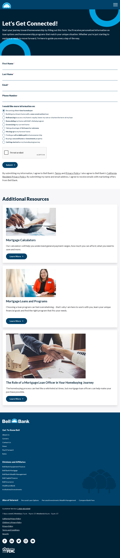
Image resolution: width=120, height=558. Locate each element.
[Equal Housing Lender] (4, 550)
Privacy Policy (73, 173)
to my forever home (18, 131)
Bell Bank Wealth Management (14, 474)
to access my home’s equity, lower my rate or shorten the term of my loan (39, 117)
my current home (17, 124)
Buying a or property (24, 138)
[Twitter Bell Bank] (18, 541)
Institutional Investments (12, 489)
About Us (6, 435)
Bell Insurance (8, 482)
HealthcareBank (8, 486)
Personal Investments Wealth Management (59, 500)
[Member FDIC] (11, 550)
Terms (58, 173)
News (4, 446)
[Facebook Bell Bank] (4, 541)
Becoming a (19, 110)
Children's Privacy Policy (12, 522)
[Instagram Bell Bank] (25, 541)
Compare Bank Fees (87, 500)
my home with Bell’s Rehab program (25, 121)
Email (5, 85)
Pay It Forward (7, 450)
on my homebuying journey (23, 142)
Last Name (7, 74)
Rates (4, 454)
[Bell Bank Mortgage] (6, 5)
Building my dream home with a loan (27, 114)
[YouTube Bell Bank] (32, 541)
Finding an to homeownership (24, 135)
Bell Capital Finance (10, 478)
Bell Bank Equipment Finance (13, 467)
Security (5, 534)
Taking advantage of (22, 128)
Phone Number (9, 96)
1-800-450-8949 (23, 509)
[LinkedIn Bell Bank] (11, 541)
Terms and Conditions (11, 530)
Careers (5, 438)
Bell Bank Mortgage (10, 470)
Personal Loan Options (30, 500)
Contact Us (6, 442)
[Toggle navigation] (115, 4)
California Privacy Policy (11, 518)
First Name (7, 64)
